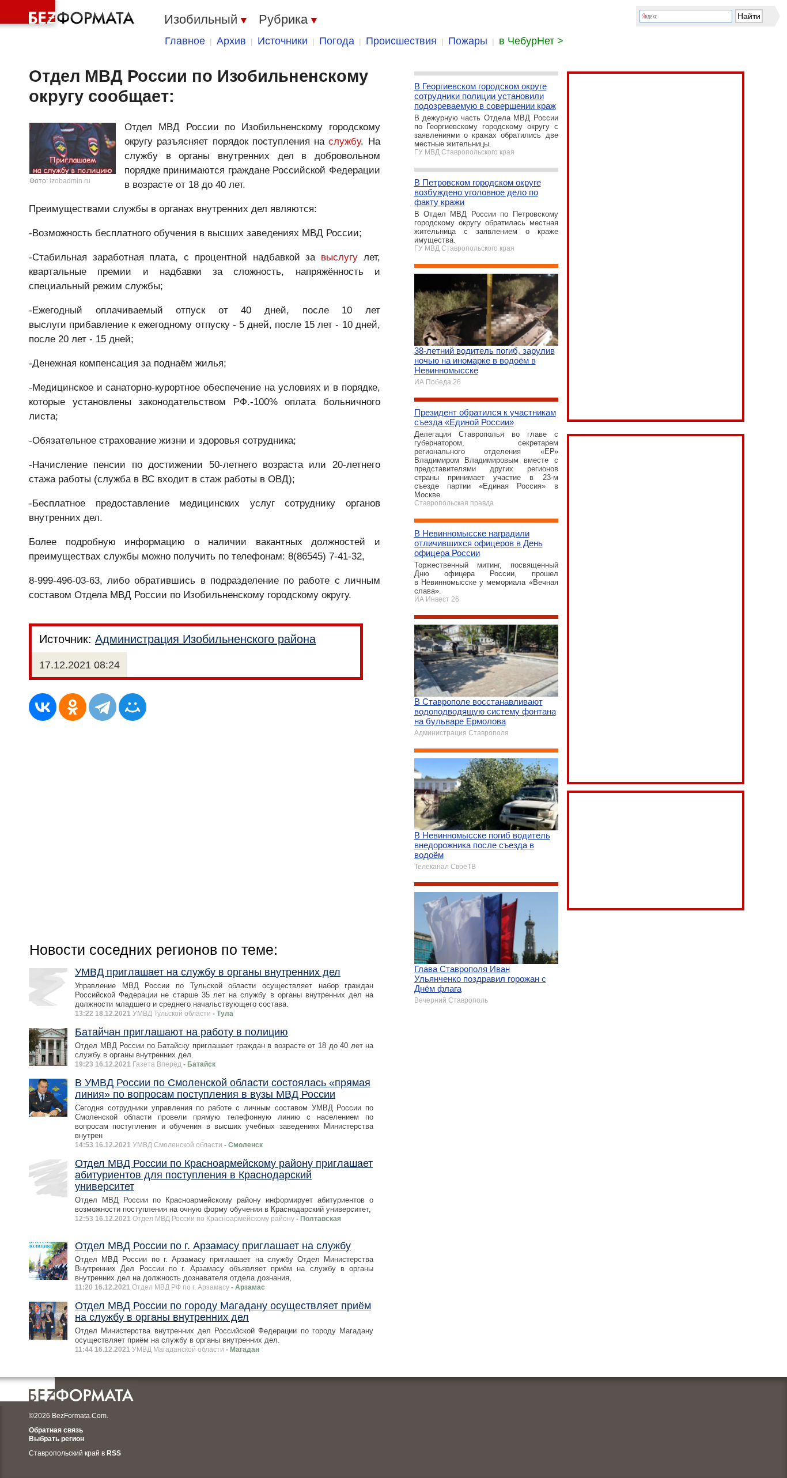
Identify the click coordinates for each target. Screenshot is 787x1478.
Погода (336, 41)
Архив (231, 41)
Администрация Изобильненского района (205, 639)
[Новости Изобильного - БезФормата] (69, 14)
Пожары (467, 41)
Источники (283, 41)
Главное (185, 41)
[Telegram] (102, 707)
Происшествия (401, 41)
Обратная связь (56, 1430)
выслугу (339, 257)
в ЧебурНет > (531, 41)
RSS (114, 1453)
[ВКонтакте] (42, 707)
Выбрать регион (56, 1439)
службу (344, 141)
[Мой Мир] (132, 707)
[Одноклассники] (72, 707)
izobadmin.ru (70, 181)
